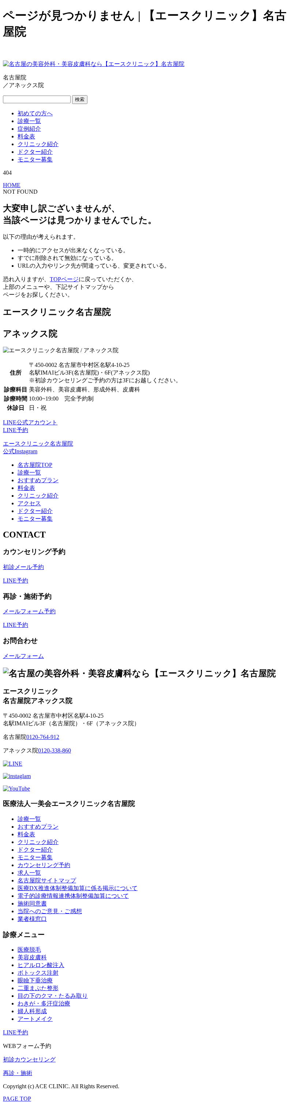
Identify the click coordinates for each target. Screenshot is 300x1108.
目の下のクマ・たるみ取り (53, 996)
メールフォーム (23, 656)
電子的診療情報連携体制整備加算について (73, 896)
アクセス (29, 503)
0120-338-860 (54, 750)
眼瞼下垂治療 (35, 980)
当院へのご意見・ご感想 (50, 911)
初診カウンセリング (29, 1059)
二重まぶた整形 (38, 988)
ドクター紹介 (35, 152)
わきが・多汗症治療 (44, 1003)
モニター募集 (35, 159)
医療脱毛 (29, 950)
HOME (11, 185)
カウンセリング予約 (44, 865)
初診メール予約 (23, 567)
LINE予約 (15, 580)
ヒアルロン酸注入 (41, 965)
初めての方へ (35, 113)
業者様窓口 (32, 919)
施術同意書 (32, 903)
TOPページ (64, 279)
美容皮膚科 (32, 957)
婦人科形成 (32, 1011)
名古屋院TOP (35, 465)
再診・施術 (17, 1073)
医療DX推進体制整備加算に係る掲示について (78, 888)
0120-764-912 (42, 737)
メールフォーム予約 (29, 611)
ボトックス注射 (38, 973)
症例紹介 (29, 129)
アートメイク (35, 1019)
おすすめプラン (38, 480)
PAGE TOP (17, 1099)
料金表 (26, 136)
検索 (80, 99)
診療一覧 (29, 121)
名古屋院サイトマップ (47, 880)
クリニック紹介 (38, 144)
